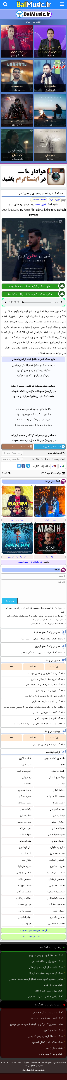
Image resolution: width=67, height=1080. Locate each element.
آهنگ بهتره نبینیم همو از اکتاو (48, 991)
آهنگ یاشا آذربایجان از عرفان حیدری (45, 674)
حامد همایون (16, 86)
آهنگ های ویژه (33, 22)
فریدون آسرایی (56, 860)
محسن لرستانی (56, 879)
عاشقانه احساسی (38, 200)
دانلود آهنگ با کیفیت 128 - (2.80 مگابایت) (30, 286)
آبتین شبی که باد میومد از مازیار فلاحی (44, 696)
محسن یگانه (24, 879)
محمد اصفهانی (56, 885)
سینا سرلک (25, 828)
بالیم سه (50, 55)
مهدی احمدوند (23, 905)
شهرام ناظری (57, 841)
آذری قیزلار (50, 90)
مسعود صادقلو (56, 905)
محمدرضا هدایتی (55, 898)
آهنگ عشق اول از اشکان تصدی (47, 961)
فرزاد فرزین (26, 854)
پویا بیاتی (26, 784)
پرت (50, 124)
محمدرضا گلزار (24, 892)
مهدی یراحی (25, 911)
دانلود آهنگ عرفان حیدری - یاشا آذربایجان (42, 653)
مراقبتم (17, 90)
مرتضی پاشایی (23, 898)
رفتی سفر (50, 159)
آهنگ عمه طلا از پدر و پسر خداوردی (45, 956)
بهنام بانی (26, 777)
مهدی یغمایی (57, 917)
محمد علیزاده (24, 885)
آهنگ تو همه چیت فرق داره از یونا (46, 973)
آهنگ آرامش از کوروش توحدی (48, 713)
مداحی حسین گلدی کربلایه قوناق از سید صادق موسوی (36, 979)
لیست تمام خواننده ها (33, 937)
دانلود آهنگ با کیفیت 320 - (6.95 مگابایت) (30, 294)
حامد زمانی (58, 790)
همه (11, 666)
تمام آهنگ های (30, 562)
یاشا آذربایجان (17, 55)
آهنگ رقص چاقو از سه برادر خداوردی (45, 997)
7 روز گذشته (55, 666)
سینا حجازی (58, 828)
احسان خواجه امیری (54, 758)
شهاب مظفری (24, 835)
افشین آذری (25, 758)
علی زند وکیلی (57, 847)
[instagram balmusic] (33, 186)
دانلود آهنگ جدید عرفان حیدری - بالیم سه (42, 639)
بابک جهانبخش (56, 777)
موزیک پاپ (55, 200)
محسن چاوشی (23, 873)
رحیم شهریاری (57, 809)
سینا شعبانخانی (56, 835)
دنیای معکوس (17, 159)
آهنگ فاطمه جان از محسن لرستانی (46, 967)
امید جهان (26, 765)
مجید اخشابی (57, 866)
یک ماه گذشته (33, 666)
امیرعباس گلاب (50, 121)
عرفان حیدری (50, 52)
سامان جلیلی (57, 822)
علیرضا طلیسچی (17, 121)
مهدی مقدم (58, 911)
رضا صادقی (17, 155)
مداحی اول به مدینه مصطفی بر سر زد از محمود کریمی (37, 724)
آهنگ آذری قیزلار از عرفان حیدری (47, 679)
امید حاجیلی (57, 771)
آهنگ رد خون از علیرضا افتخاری (47, 701)
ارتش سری (17, 124)
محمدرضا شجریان (55, 892)
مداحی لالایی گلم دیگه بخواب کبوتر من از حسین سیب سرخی (33, 707)
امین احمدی (40, 205)
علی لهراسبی (25, 847)
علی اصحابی (25, 841)
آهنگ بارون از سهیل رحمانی (49, 690)
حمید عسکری (24, 796)
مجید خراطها (24, 866)
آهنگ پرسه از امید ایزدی (51, 1054)
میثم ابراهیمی (24, 917)
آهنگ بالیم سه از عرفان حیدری (48, 745)
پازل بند (60, 784)
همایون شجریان (56, 924)
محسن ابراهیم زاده (54, 873)
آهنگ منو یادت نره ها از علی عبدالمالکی (44, 685)
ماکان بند (26, 860)
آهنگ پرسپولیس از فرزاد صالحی (47, 1013)
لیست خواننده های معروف (33, 930)
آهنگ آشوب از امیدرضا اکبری (49, 718)
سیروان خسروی (23, 822)
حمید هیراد (58, 803)
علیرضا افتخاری (56, 854)
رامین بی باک (24, 803)
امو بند (60, 765)
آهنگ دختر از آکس (54, 1048)
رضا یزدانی (58, 816)
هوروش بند (25, 924)
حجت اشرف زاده (55, 796)
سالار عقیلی (50, 155)
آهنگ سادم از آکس (53, 985)
